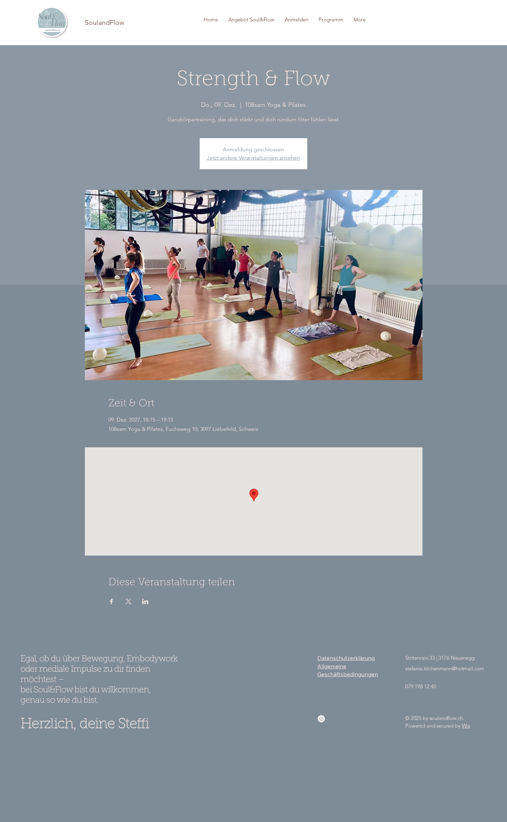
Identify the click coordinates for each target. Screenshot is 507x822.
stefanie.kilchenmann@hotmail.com (444, 668)
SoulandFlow (104, 22)
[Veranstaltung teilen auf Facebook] (111, 601)
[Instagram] (321, 718)
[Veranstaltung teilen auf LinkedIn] (145, 601)
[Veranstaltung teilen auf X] (128, 601)
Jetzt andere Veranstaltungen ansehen (253, 157)
